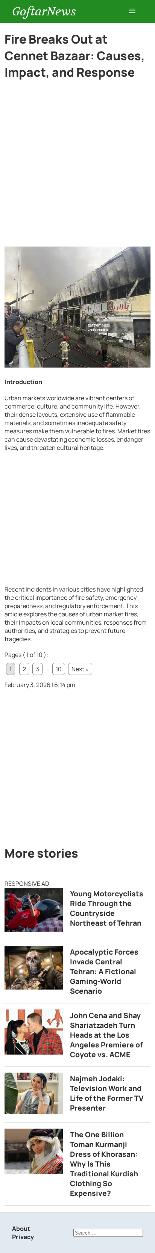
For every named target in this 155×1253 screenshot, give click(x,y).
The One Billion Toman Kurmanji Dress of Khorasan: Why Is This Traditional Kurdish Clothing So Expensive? (104, 1164)
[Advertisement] (77, 166)
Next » (80, 669)
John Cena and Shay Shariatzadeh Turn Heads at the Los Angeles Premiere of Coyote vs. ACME (106, 1035)
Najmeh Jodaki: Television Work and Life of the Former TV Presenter (107, 1093)
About (21, 1228)
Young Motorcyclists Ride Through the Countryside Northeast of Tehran (106, 908)
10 (59, 669)
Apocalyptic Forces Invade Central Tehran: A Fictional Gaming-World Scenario (104, 971)
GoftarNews (44, 11)
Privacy (23, 1237)
